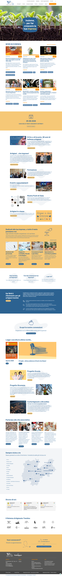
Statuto (33, 564)
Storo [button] (8, 487)
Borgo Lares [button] (9, 461)
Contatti (51, 1)
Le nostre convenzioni (30, 1)
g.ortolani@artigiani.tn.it (45, 541)
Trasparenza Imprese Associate (37, 568)
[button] (51, 44)
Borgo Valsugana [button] (10, 463)
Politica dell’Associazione (36, 562)
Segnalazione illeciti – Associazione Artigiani (31, 572)
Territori (36, 3)
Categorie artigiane (29, 3)
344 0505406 (45, 539)
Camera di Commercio (48, 562)
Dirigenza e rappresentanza (36, 563)
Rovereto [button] (8, 483)
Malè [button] (8, 473)
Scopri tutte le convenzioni (31, 333)
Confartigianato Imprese (48, 561)
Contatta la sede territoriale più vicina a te (44, 546)
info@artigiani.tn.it (9, 564)
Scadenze (37, 1)
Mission (33, 561)
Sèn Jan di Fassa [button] (10, 485)
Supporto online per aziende (49, 564)
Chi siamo (18, 3)
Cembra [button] (8, 465)
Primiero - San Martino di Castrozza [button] (13, 481)
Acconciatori (50, 72)
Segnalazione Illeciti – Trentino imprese (49, 572)
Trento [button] (8, 489)
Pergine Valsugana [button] (10, 477)
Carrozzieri (35, 105)
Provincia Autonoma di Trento (49, 563)
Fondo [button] (8, 471)
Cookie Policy (16, 572)
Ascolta (20, 363)
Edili (34, 72)
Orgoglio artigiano (44, 72)
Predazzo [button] (8, 479)
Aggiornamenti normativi (10, 72)
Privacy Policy (8, 572)
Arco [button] (8, 459)
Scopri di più (8, 300)
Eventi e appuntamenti (45, 1)
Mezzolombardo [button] (10, 475)
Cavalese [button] (8, 469)
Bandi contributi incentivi (28, 72)
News (46, 3)
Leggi (7, 363)
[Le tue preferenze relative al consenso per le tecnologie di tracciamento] (60, 574)
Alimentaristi (16, 103)
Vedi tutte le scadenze (31, 126)
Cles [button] (8, 467)
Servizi (24, 3)
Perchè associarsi (53, 3)
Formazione (41, 3)
